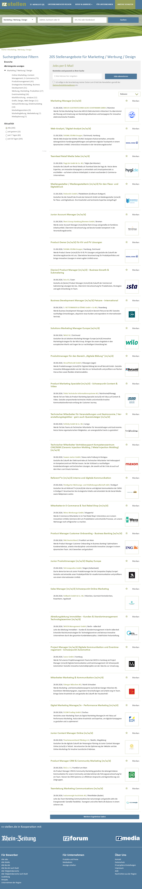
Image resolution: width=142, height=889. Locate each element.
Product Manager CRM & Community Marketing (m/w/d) (81, 761)
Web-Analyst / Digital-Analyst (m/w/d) (71, 128)
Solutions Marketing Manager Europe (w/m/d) (75, 328)
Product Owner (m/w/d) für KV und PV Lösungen (76, 242)
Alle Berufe (5, 865)
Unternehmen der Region (59, 4)
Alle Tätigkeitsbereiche (10, 871)
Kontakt (118, 859)
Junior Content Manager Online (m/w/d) (72, 733)
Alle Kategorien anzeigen (14, 66)
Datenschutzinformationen (64, 85)
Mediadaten (67, 862)
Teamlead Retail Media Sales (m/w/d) (70, 156)
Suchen (123, 20)
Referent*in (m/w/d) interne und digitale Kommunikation (81, 478)
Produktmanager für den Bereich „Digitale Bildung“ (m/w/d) (82, 356)
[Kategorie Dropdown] (33, 19)
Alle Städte (5, 862)
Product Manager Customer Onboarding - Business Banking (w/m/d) (86, 533)
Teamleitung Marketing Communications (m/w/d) (77, 788)
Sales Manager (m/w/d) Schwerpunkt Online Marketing (80, 589)
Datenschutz (120, 862)
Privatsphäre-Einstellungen (125, 865)
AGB (116, 871)
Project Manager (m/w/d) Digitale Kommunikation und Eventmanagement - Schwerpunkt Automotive (85, 648)
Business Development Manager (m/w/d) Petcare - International (84, 300)
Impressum (119, 868)
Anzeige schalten (125, 4)
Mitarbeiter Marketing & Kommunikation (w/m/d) (77, 677)
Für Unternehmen (104, 4)
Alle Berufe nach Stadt (10, 868)
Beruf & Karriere (83, 4)
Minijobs (4, 880)
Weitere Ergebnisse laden (95, 817)
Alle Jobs (4, 859)
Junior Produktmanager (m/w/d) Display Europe (76, 561)
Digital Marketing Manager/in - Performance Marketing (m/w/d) (84, 705)
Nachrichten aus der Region (125, 874)
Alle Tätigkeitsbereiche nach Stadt (14, 874)
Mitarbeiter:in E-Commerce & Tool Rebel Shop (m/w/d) (79, 505)
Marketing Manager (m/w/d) (66, 101)
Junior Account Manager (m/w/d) (68, 214)
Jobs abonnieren (121, 76)
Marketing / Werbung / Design (19, 71)
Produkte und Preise (70, 859)
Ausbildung (5, 877)
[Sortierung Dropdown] (137, 94)
